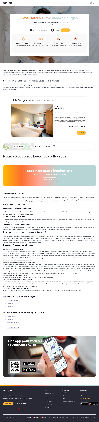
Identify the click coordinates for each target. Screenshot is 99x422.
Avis (63, 395)
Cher (67, 112)
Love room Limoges (12, 306)
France (55, 112)
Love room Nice (11, 325)
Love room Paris (11, 316)
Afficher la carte (18, 146)
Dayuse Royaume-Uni (49, 393)
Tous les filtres (49, 146)
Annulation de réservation (85, 398)
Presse (63, 398)
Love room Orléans (12, 301)
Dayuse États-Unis (49, 396)
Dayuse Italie (47, 398)
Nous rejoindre (8, 403)
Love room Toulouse (13, 328)
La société (64, 393)
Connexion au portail (21, 403)
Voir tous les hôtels (49, 180)
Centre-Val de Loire (61, 112)
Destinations (47, 3)
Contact (82, 393)
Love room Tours (12, 303)
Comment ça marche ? (58, 3)
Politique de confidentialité (86, 417)
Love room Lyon (11, 319)
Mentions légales (74, 417)
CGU (95, 417)
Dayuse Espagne (48, 401)
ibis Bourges (58, 107)
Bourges (71, 112)
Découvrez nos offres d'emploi (68, 401)
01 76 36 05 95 (74, 3)
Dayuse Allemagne (49, 404)
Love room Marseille (13, 322)
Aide (67, 3)
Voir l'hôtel (81, 133)
